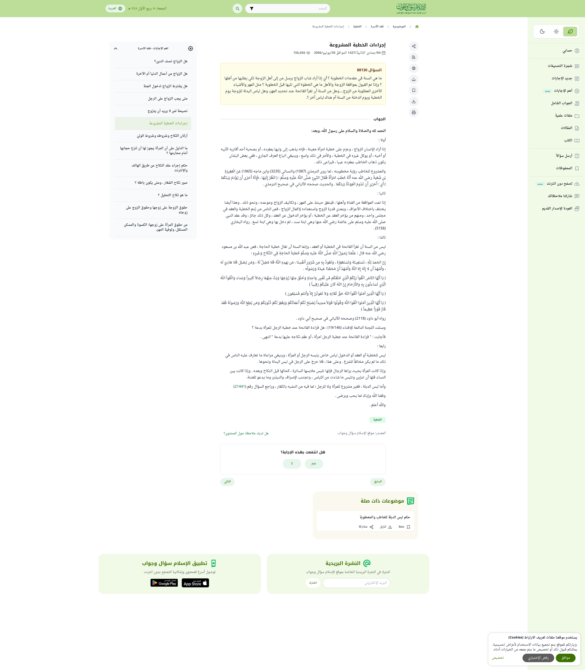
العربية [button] (112, 8)
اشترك (313, 583)
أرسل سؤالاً (564, 156)
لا (292, 464)
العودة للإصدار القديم (557, 209)
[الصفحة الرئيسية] (417, 26)
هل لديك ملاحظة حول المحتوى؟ (246, 433)
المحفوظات (564, 169)
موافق (565, 658)
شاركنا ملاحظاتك (560, 196)
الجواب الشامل (561, 103)
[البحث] (237, 8)
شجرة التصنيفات (560, 66)
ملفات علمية (563, 116)
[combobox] (291, 8)
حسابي (567, 51)
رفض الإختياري (538, 658)
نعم (313, 464)
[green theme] (570, 31)
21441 (240, 386)
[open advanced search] (251, 8)
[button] (413, 46)
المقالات (566, 128)
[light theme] (556, 31)
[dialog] (534, 649)
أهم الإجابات (558, 91)
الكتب (568, 141)
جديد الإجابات (562, 79)
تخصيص (498, 658)
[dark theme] (542, 31)
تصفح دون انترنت (554, 184)
